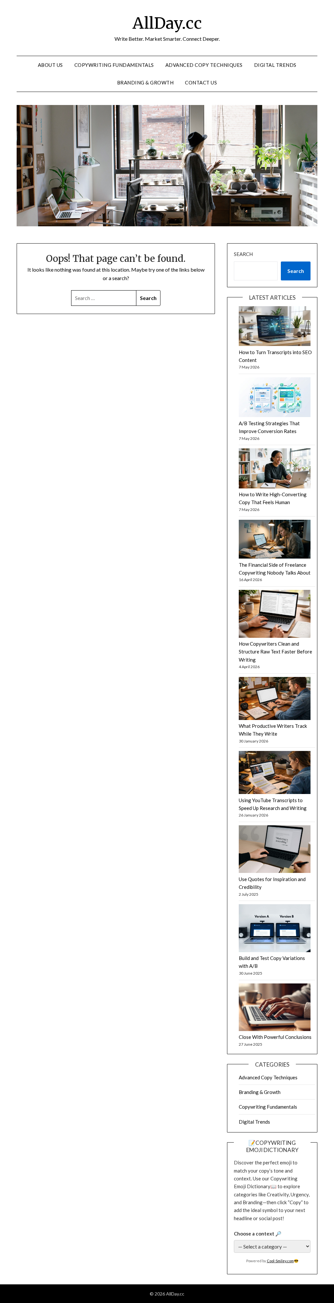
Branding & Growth (145, 82)
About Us (50, 65)
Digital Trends (275, 65)
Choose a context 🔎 (257, 1233)
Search (243, 254)
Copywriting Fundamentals (114, 65)
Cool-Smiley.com (280, 1261)
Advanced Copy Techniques (204, 65)
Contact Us (201, 82)
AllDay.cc (167, 23)
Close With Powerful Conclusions (275, 1037)
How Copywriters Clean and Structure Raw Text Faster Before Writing (275, 652)
